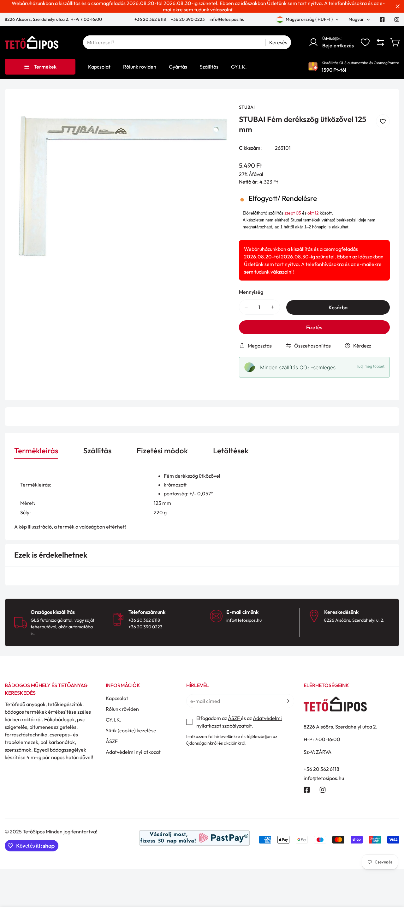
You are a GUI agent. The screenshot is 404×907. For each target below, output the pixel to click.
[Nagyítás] (216, 117)
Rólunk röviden (122, 709)
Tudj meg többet (370, 366)
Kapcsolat (117, 698)
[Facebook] (382, 19)
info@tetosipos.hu (227, 19)
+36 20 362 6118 (150, 19)
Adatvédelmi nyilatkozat (133, 752)
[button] (395, 42)
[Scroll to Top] (391, 872)
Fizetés (314, 327)
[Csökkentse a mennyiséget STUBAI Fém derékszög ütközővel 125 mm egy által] (246, 307)
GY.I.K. (114, 720)
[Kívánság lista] (365, 42)
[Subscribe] (287, 701)
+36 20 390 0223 (188, 19)
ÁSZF (112, 741)
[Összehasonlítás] (380, 42)
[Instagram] (396, 19)
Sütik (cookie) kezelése (131, 730)
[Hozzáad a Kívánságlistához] (383, 121)
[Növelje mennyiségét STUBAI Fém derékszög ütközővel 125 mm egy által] (273, 307)
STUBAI (247, 107)
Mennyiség (251, 292)
